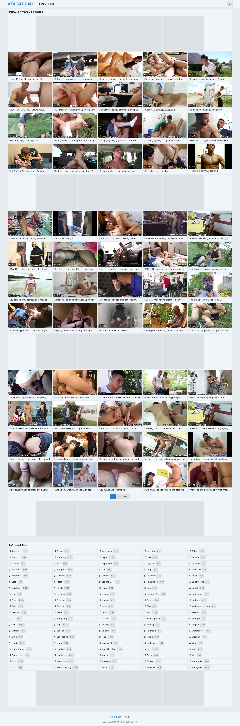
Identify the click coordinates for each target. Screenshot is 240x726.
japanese (110, 563)
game (62, 612)
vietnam (199, 612)
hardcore (65, 661)
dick (17, 661)
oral (152, 557)
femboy (64, 600)
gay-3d (63, 630)
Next (126, 496)
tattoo (198, 557)
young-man (200, 661)
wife (197, 642)
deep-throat (21, 649)
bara (17, 581)
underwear (200, 594)
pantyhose (155, 581)
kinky (107, 587)
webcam (199, 636)
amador (18, 563)
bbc (16, 594)
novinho (153, 551)
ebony (63, 551)
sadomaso (155, 642)
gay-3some (65, 636)
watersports (201, 630)
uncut (198, 587)
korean (108, 600)
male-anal (109, 642)
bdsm (18, 600)
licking (108, 624)
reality (153, 624)
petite (153, 600)
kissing (108, 594)
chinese (18, 630)
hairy (62, 642)
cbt (16, 618)
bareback (20, 587)
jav (106, 569)
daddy (18, 642)
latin (107, 606)
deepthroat (20, 655)
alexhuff (19, 557)
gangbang (64, 618)
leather (109, 618)
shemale (154, 667)
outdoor (154, 575)
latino (108, 612)
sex (152, 649)
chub (17, 636)
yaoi (197, 649)
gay (62, 624)
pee (152, 587)
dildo (17, 667)
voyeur (198, 624)
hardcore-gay (67, 667)
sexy (152, 655)
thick (197, 575)
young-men (200, 667)
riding (153, 636)
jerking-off (110, 581)
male (107, 636)
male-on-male (112, 649)
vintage (198, 618)
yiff (196, 655)
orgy (152, 569)
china (18, 624)
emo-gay (64, 557)
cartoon (19, 612)
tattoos (198, 563)
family (63, 587)
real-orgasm (156, 618)
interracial (110, 551)
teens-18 (199, 569)
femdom (64, 606)
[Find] (229, 4)
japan (108, 557)
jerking (108, 575)
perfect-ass (156, 594)
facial (63, 581)
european (64, 569)
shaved (153, 661)
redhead (154, 630)
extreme (64, 575)
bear (17, 606)
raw (152, 612)
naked (107, 667)
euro (62, 563)
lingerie (108, 630)
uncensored (200, 581)
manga (108, 655)
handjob (64, 649)
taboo (198, 551)
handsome (65, 655)
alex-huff (19, 551)
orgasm (153, 563)
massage (109, 661)
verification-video (203, 606)
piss (152, 606)
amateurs (19, 575)
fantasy (64, 594)
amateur (19, 569)
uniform (199, 600)
